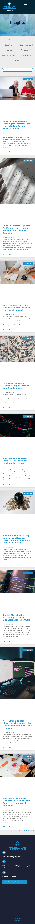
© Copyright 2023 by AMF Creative (17, 918)
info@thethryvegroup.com (11, 857)
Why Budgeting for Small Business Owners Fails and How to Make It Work (16, 307)
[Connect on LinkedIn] (4, 872)
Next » (33, 831)
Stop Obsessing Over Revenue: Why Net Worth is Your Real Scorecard (16, 385)
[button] (25, 5)
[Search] (29, 69)
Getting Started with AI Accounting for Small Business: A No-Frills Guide (16, 617)
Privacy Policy (17, 920)
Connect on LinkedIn (9, 876)
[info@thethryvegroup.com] (4, 852)
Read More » (7, 151)
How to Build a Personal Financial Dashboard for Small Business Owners (15, 460)
